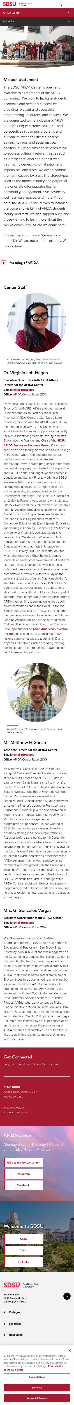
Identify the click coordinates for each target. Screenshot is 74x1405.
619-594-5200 (11, 1294)
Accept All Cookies (37, 1398)
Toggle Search (60, 4)
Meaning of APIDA (24, 262)
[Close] (70, 1350)
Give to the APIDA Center (23, 1162)
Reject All (37, 1387)
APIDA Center (11, 13)
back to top (67, 1296)
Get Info (23, 1262)
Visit (23, 1250)
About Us (9, 21)
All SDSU (69, 4)
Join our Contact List (16, 1112)
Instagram (23, 1174)
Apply (23, 1239)
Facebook (23, 1185)
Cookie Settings (37, 1377)
